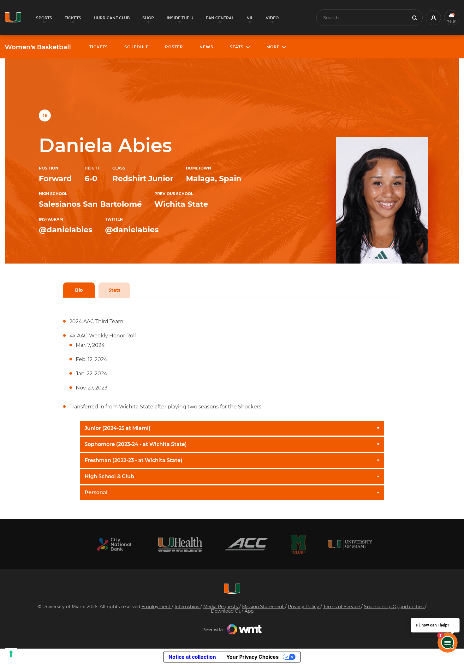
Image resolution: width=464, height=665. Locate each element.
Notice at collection (192, 657)
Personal (96, 493)
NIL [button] (250, 17)
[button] (433, 17)
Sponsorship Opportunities (394, 606)
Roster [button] (174, 47)
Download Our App (232, 611)
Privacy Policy (304, 606)
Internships (187, 606)
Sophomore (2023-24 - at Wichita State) (136, 444)
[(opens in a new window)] (114, 544)
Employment (156, 606)
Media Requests (221, 606)
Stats (114, 290)
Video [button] (272, 17)
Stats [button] (237, 47)
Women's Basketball (38, 47)
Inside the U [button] (180, 17)
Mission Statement (263, 606)
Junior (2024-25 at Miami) (118, 428)
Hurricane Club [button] (112, 17)
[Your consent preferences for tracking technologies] (11, 654)
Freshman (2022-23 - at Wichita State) (133, 460)
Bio (79, 290)
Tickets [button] (73, 17)
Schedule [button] (136, 47)
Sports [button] (44, 17)
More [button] (273, 47)
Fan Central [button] (220, 17)
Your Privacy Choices (252, 657)
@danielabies (65, 229)
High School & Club (109, 476)
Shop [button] (148, 17)
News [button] (206, 47)
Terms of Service (342, 606)
